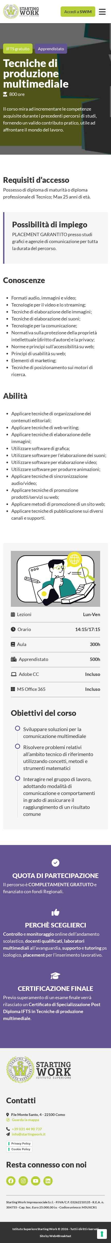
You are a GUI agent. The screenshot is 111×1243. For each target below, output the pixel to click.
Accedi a (78, 11)
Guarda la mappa (25, 1119)
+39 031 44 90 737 (27, 1129)
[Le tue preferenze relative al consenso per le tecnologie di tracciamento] (102, 1234)
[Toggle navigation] (102, 12)
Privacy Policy (20, 1143)
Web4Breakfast (60, 1236)
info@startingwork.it (28, 1134)
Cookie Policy (20, 1149)
